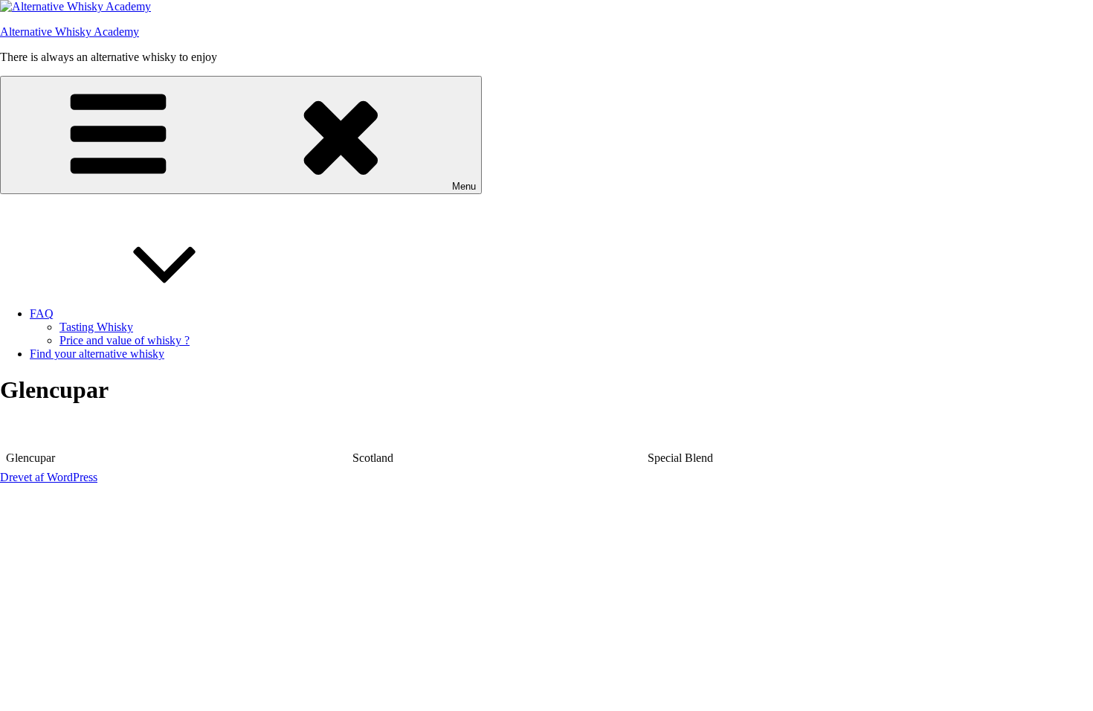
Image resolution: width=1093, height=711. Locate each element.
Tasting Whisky (96, 327)
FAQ (42, 313)
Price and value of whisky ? (124, 340)
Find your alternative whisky (97, 353)
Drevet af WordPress (48, 477)
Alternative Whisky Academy (69, 31)
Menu (464, 186)
